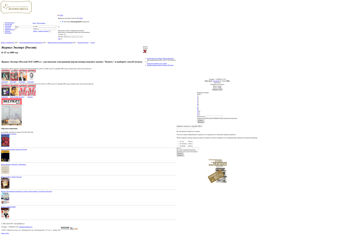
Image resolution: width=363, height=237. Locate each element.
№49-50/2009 (14, 97)
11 (197, 113)
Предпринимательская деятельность (31, 42)
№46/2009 (4, 82)
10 (198, 111)
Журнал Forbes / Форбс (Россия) (11, 177)
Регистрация (41, 23)
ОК (59, 39)
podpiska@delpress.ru (25, 227)
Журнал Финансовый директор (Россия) (14, 149)
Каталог (7, 31)
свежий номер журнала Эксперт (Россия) (160, 65)
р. (192, 141)
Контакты (8, 33)
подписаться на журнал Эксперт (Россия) (160, 58)
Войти (35, 31)
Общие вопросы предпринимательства (60, 42)
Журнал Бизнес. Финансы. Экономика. (13, 164)
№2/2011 (21, 97)
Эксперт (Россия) (83, 42)
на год (182, 141)
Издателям (8, 24)
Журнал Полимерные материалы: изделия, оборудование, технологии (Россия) (26, 191)
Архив (92, 42)
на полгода (183, 143)
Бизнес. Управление (7, 42)
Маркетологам (9, 29)
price (189, 141)
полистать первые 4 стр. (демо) (157, 63)
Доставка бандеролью (76, 21)
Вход (34, 23)
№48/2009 (4, 97)
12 (198, 114)
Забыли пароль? (43, 31)
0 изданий (216, 81)
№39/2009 (30, 82)
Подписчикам (9, 22)
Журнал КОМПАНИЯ (8, 207)
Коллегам (8, 26)
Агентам (8, 28)
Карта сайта (5, 233)
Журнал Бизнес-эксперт (8, 134)
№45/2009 (13, 82)
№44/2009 (22, 82)
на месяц (182, 146)
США (61, 15)
